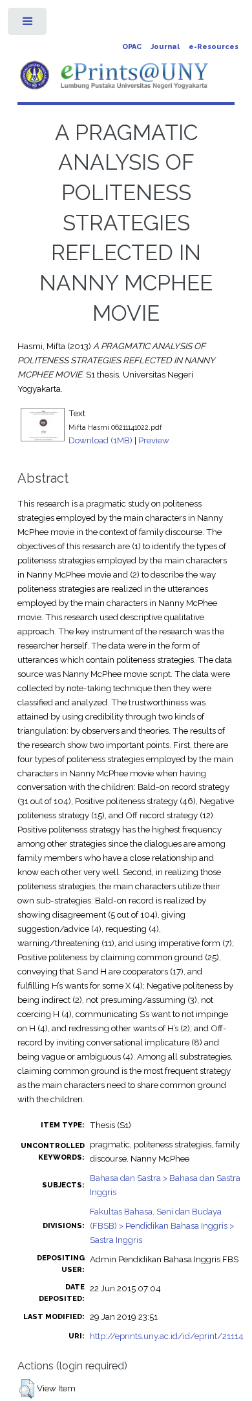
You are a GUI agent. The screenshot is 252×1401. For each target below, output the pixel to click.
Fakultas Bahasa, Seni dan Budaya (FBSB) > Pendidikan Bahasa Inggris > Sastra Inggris (162, 1225)
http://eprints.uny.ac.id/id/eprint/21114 (167, 1336)
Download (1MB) (100, 440)
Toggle (28, 24)
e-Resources (213, 47)
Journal (165, 47)
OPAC (132, 47)
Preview (153, 440)
